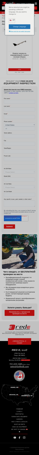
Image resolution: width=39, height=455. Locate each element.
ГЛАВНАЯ (19, 409)
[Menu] (35, 3)
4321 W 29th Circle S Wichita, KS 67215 (19, 359)
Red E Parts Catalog (19, 422)
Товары (4, 16)
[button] (34, 8)
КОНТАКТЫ (19, 414)
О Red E (19, 411)
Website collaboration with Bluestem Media (19, 451)
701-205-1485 (15, 364)
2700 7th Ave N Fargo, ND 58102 (19, 354)
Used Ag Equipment (19, 427)
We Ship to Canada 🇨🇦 (19, 429)
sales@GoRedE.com (19, 366)
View (19, 69)
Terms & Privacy (19, 449)
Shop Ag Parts (19, 424)
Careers (19, 419)
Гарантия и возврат (19, 416)
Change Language (19, 27)
